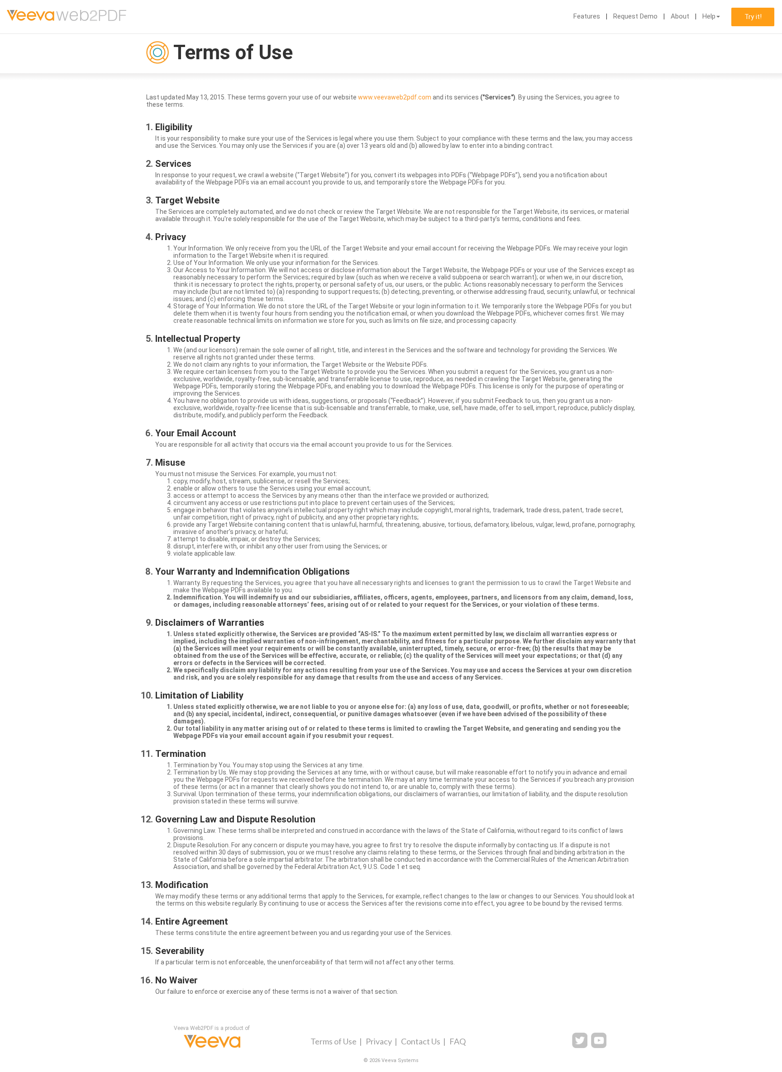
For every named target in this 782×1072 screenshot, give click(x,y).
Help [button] (708, 16)
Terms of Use (333, 1041)
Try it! (753, 17)
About (680, 16)
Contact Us (420, 1041)
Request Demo (635, 16)
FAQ (457, 1041)
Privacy (379, 1041)
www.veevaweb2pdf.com (394, 97)
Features (586, 16)
